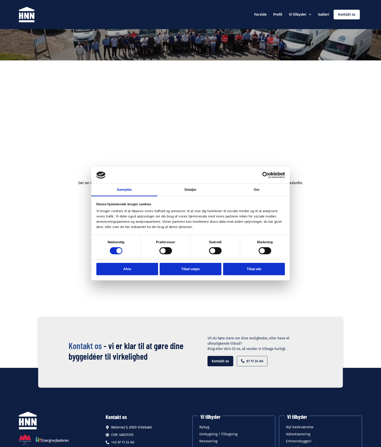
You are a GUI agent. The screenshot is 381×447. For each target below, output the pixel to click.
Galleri (323, 14)
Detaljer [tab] (191, 189)
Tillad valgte (190, 269)
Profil (277, 14)
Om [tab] (256, 189)
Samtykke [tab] (124, 189)
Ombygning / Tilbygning (218, 434)
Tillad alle (254, 269)
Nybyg (204, 427)
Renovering (208, 441)
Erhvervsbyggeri (299, 441)
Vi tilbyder (297, 14)
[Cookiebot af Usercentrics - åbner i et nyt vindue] (265, 175)
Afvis (127, 269)
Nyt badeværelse (300, 427)
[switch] (165, 250)
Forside (260, 14)
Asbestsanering (298, 434)
